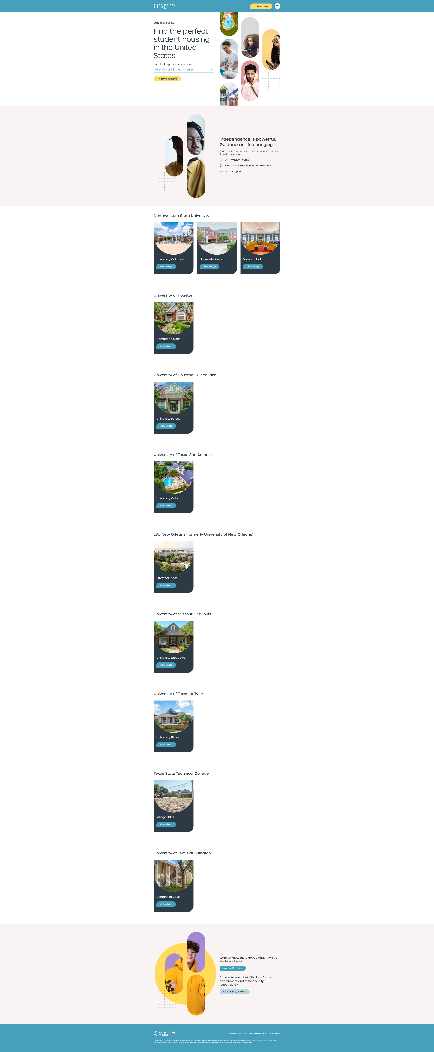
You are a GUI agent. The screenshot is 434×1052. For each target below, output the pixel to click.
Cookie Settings (274, 1033)
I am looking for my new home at (175, 64)
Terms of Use (242, 1033)
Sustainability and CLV (234, 991)
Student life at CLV (232, 968)
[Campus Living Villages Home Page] (164, 1033)
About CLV (232, 1033)
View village (166, 266)
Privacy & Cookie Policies (258, 1033)
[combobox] (184, 70)
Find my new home (167, 79)
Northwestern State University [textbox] (174, 69)
